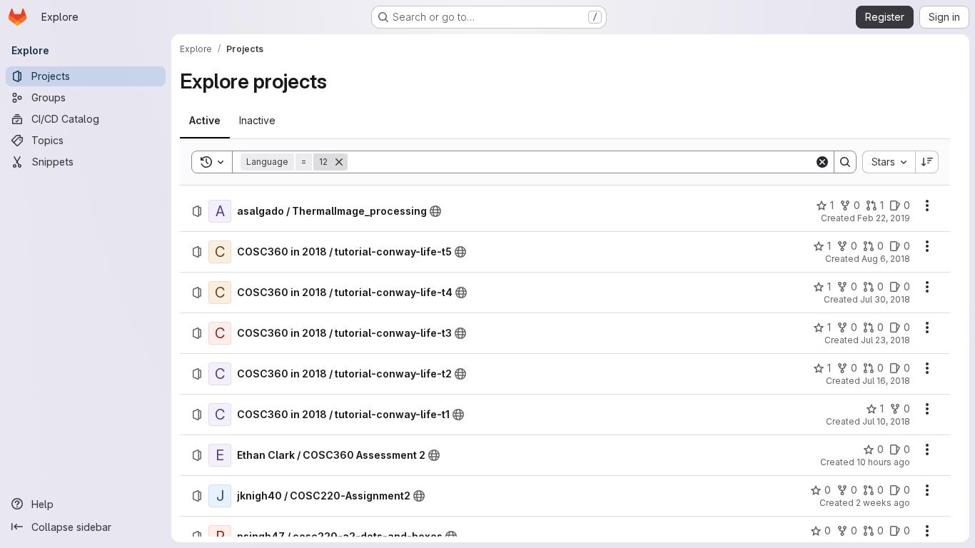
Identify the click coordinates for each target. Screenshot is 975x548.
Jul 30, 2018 (885, 299)
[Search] (845, 162)
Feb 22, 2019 (883, 218)
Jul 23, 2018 (885, 340)
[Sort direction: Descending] (927, 162)
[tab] (205, 120)
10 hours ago (883, 462)
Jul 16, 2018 (886, 380)
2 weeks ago (883, 502)
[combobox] (888, 162)
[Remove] (339, 162)
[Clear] (822, 162)
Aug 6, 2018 (886, 258)
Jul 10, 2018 (886, 421)
